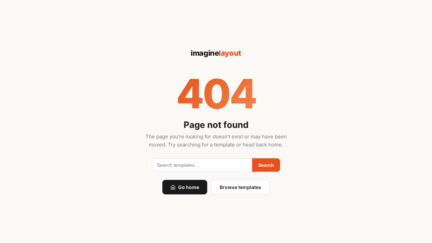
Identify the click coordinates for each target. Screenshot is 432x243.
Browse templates (240, 187)
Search (266, 165)
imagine (216, 53)
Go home (188, 187)
